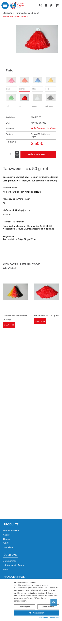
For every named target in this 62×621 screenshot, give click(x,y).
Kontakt (6, 569)
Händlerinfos (14, 577)
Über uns (10, 555)
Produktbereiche (11, 530)
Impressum (54, 618)
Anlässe (7, 534)
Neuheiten (8, 547)
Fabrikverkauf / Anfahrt (14, 565)
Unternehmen (9, 561)
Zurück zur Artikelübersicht (16, 16)
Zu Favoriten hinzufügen (45, 128)
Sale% (6, 543)
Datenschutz (43, 618)
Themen (7, 539)
